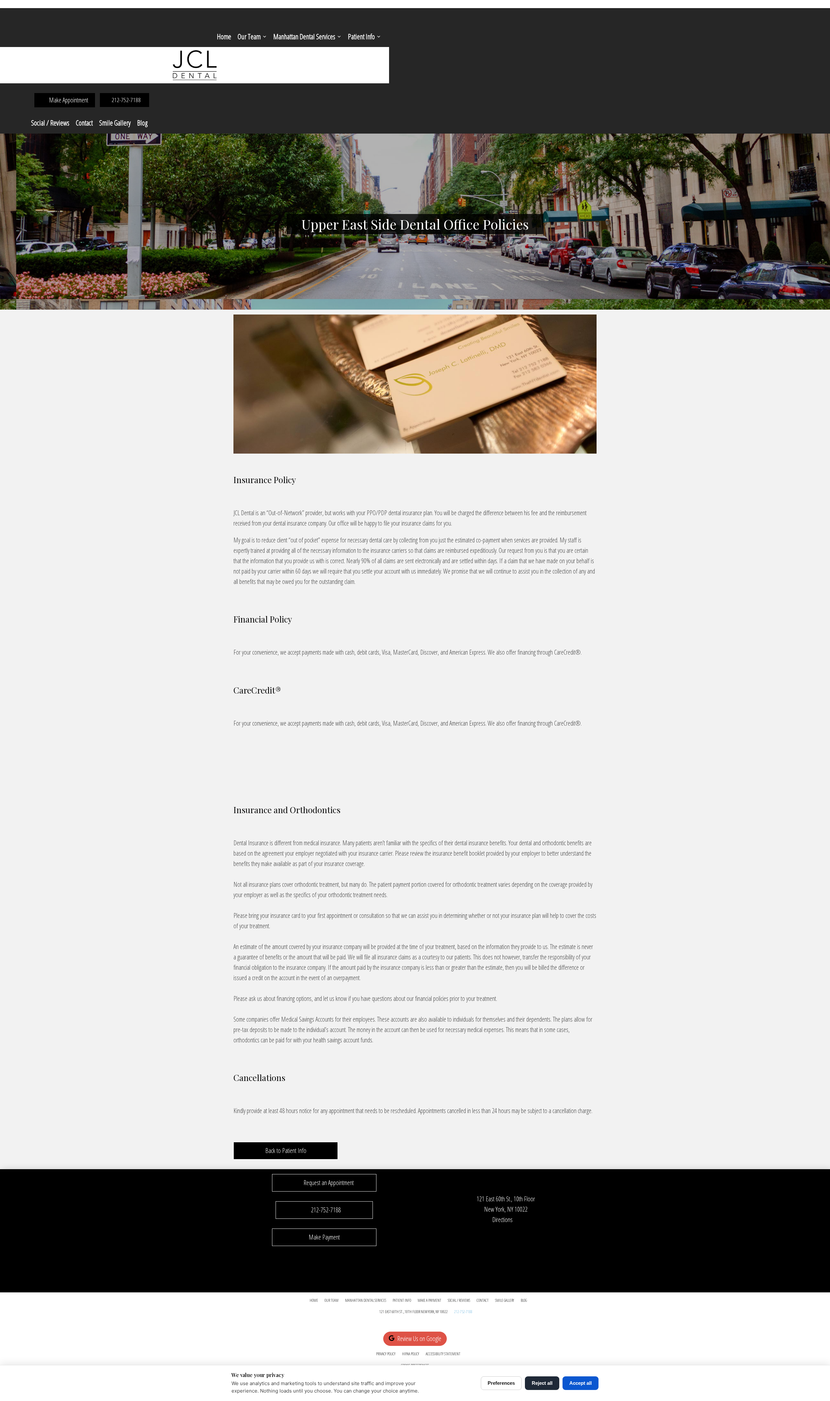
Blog (142, 122)
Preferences (501, 1383)
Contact (84, 122)
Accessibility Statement (443, 1354)
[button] (324, 1183)
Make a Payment (429, 1300)
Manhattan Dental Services (304, 36)
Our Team (249, 36)
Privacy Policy (386, 1354)
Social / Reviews (50, 122)
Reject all (542, 1383)
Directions (502, 1219)
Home (224, 36)
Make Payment (324, 1237)
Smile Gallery (115, 122)
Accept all (580, 1383)
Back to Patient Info (285, 1150)
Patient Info (361, 36)
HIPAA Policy (410, 1354)
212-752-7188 (463, 1311)
